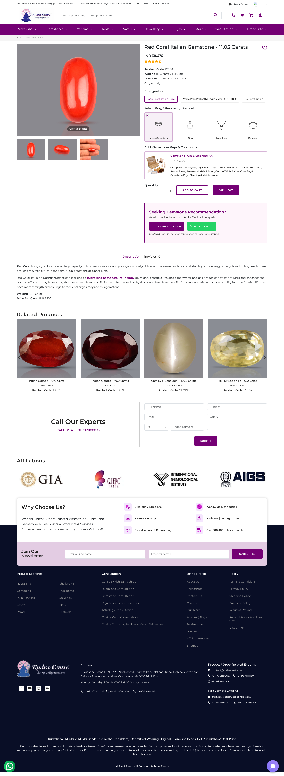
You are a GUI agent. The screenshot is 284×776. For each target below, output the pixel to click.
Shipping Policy (240, 596)
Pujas (177, 29)
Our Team (193, 610)
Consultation (224, 29)
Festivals (65, 612)
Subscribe (247, 553)
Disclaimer (236, 627)
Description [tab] (131, 256)
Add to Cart (192, 190)
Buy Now (226, 190)
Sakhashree (194, 589)
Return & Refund (240, 610)
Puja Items (66, 590)
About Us (193, 581)
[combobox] (156, 427)
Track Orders (241, 4)
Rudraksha (25, 29)
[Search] (216, 15)
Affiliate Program (198, 638)
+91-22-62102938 (94, 691)
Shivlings (65, 598)
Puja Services (26, 598)
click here (145, 754)
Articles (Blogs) (197, 617)
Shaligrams (67, 583)
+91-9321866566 (119, 691)
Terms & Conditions (242, 581)
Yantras (82, 29)
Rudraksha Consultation (118, 589)
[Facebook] (21, 688)
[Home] (36, 15)
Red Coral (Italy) (34, 37)
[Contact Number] (233, 15)
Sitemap (192, 645)
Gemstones (55, 29)
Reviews (192, 631)
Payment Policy (240, 603)
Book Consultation (166, 226)
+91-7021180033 (221, 675)
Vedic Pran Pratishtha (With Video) (210, 98)
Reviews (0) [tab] (153, 256)
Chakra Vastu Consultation (120, 617)
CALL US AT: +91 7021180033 (78, 430)
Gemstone (24, 590)
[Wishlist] (242, 15)
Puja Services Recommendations (124, 603)
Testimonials (195, 624)
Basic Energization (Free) (161, 98)
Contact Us (194, 596)
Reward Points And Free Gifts (245, 619)
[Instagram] (38, 688)
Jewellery (152, 29)
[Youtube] (30, 688)
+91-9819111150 (245, 675)
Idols (106, 29)
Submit (205, 440)
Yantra (21, 605)
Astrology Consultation (117, 610)
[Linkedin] (47, 688)
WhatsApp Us (203, 226)
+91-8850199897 (147, 691)
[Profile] (260, 15)
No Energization (253, 98)
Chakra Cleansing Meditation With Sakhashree (133, 624)
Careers (192, 603)
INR (262, 4)
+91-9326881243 (221, 702)
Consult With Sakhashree (119, 581)
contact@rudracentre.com (228, 670)
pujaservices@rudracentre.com (231, 696)
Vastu (127, 29)
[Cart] (251, 15)
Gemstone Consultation (118, 596)
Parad (21, 612)
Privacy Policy (238, 589)
